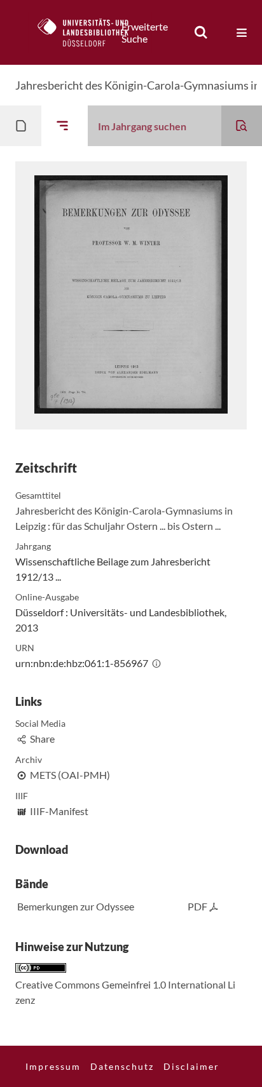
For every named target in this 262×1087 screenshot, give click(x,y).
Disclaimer (191, 1066)
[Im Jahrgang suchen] (241, 125)
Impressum (53, 1066)
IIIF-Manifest (59, 811)
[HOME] (90, 32)
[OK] (201, 32)
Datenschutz (122, 1066)
